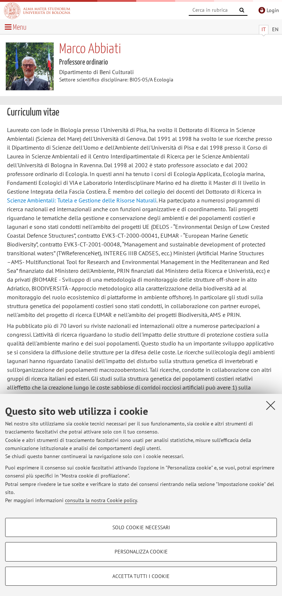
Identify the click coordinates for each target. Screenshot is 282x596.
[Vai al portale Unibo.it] (37, 10)
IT (263, 29)
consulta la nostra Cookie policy (101, 500)
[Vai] (241, 10)
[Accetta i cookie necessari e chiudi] (270, 405)
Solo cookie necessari (141, 527)
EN (275, 29)
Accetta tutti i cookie (141, 576)
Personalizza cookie (141, 551)
